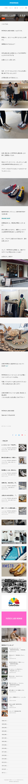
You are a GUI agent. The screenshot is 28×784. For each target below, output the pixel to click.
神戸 (3, 18)
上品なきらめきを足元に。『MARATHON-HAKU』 (14, 495)
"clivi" (6, 366)
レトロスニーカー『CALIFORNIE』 (10, 445)
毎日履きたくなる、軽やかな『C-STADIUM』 (13, 470)
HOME (6, 7)
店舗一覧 (16, 7)
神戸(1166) (3, 426)
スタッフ (11, 7)
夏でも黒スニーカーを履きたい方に (16, 690)
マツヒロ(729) (8, 426)
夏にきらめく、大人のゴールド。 (16, 676)
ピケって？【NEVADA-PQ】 (15, 711)
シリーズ (21, 7)
